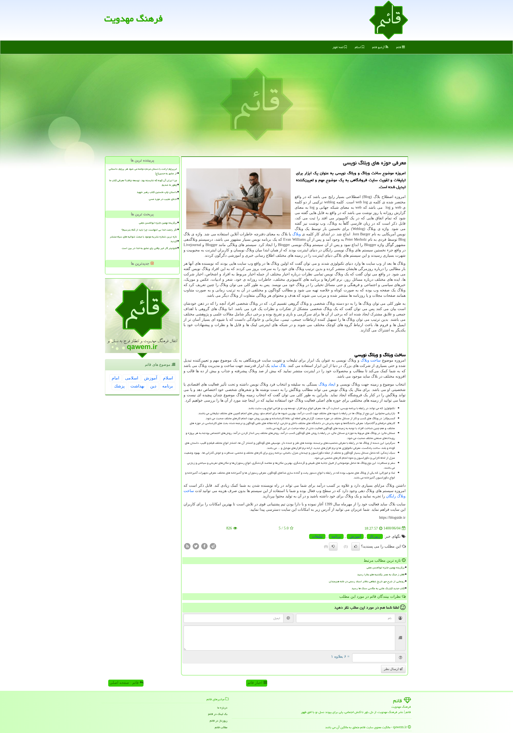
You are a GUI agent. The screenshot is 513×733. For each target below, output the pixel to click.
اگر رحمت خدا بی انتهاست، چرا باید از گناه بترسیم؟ (149, 229)
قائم (399, 47)
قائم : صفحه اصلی (125, 683)
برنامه (336, 536)
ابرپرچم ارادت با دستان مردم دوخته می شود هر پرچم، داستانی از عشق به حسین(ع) (143, 171)
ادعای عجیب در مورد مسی (163, 199)
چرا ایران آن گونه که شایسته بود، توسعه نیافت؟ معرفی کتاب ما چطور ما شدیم (143, 183)
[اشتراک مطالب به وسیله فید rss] (187, 546)
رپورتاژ (375, 536)
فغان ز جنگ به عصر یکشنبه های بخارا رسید (381, 574)
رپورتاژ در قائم (218, 720)
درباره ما (222, 707)
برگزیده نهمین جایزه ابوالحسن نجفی (386, 567)
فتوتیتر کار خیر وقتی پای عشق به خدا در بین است (149, 248)
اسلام (358, 47)
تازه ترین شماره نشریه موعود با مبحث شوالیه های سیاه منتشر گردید (143, 239)
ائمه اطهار (338, 47)
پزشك (119, 386)
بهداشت (137, 386)
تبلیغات (317, 536)
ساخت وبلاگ (371, 360)
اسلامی (131, 378)
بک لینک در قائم (217, 714)
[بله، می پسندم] (355, 546)
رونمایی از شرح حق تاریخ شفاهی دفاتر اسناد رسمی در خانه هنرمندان (367, 581)
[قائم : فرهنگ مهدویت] (388, 20)
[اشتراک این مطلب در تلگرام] (213, 546)
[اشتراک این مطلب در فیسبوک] (204, 546)
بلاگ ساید (278, 366)
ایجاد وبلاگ (327, 384)
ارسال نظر (391, 669)
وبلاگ (296, 234)
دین (153, 386)
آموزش (355, 536)
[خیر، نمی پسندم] (333, 546)
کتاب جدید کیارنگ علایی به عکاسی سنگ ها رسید (378, 588)
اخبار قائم (255, 683)
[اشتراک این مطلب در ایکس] (196, 546)
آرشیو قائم (379, 47)
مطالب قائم (221, 727)
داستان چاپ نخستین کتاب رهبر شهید (157, 192)
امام (115, 378)
